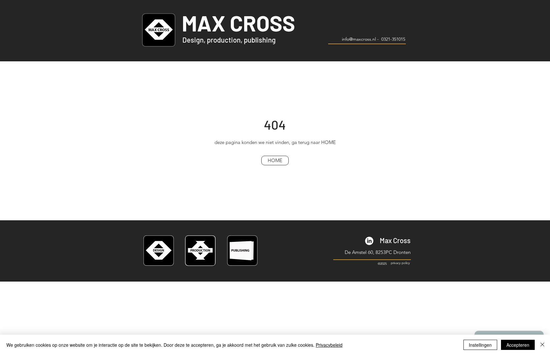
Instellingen (480, 345)
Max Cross (395, 240)
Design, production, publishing (229, 40)
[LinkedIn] (369, 241)
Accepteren (517, 345)
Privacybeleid (329, 345)
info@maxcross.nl (359, 39)
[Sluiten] (542, 345)
